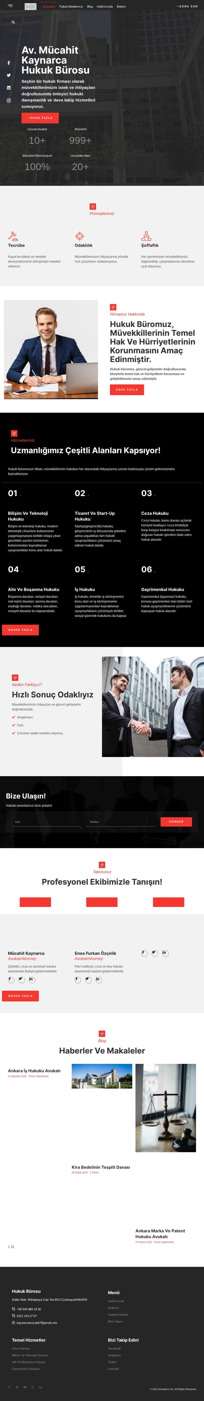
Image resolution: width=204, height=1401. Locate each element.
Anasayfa (49, 6)
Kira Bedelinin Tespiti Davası (101, 1167)
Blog (90, 6)
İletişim (121, 6)
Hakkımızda (105, 6)
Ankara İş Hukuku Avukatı (34, 1070)
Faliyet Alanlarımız (71, 6)
